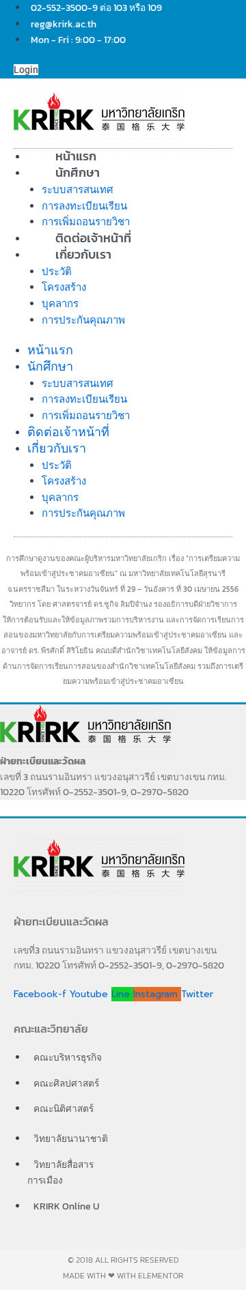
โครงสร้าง (64, 287)
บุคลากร (60, 303)
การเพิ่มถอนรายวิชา (86, 415)
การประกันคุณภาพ (83, 320)
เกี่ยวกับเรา (83, 254)
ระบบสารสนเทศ (77, 189)
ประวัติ (57, 271)
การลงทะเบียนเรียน (84, 206)
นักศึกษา (77, 172)
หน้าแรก (50, 350)
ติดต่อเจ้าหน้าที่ (68, 431)
